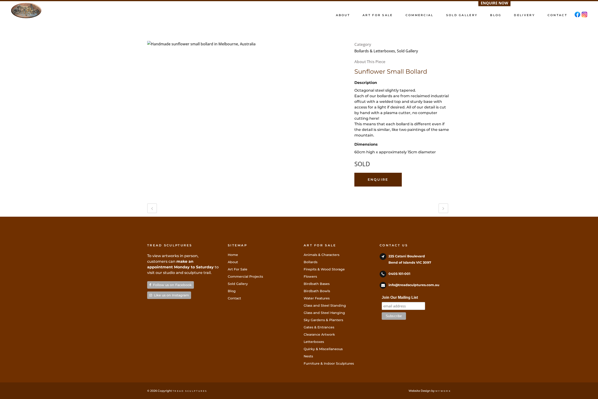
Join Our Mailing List (400, 297)
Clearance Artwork (319, 334)
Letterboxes (314, 341)
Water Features (317, 298)
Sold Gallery (238, 283)
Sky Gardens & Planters (323, 320)
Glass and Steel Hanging (324, 312)
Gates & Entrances (319, 327)
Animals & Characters (321, 254)
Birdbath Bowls (317, 291)
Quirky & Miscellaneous (323, 349)
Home (233, 254)
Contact (234, 298)
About (233, 262)
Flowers (310, 276)
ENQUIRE (378, 179)
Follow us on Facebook (171, 285)
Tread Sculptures (190, 391)
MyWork (443, 391)
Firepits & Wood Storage (324, 269)
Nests (308, 356)
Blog (232, 291)
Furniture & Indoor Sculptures (329, 363)
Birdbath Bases (317, 283)
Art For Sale (237, 269)
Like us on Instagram (170, 295)
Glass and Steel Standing (325, 305)
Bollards (310, 262)
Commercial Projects (245, 276)
